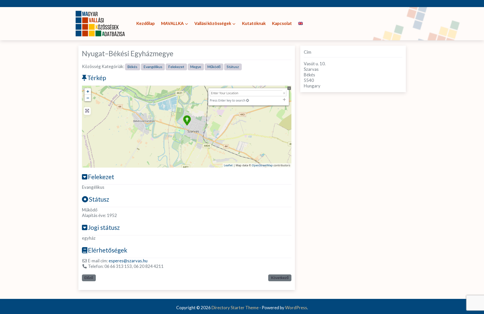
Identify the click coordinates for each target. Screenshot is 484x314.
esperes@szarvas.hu (128, 260)
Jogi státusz (104, 227)
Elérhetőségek (107, 250)
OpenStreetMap (262, 165)
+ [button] (87, 91)
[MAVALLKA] (101, 23)
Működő (214, 67)
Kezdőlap (145, 23)
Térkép (96, 77)
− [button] (87, 98)
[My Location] (247, 100)
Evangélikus (153, 67)
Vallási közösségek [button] (212, 23)
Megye (195, 67)
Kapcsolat (282, 23)
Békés (132, 67)
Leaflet (228, 165)
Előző (88, 277)
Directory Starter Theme (235, 307)
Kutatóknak (254, 23)
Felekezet (176, 67)
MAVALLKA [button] (172, 23)
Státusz (233, 67)
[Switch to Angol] (300, 23)
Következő (280, 277)
